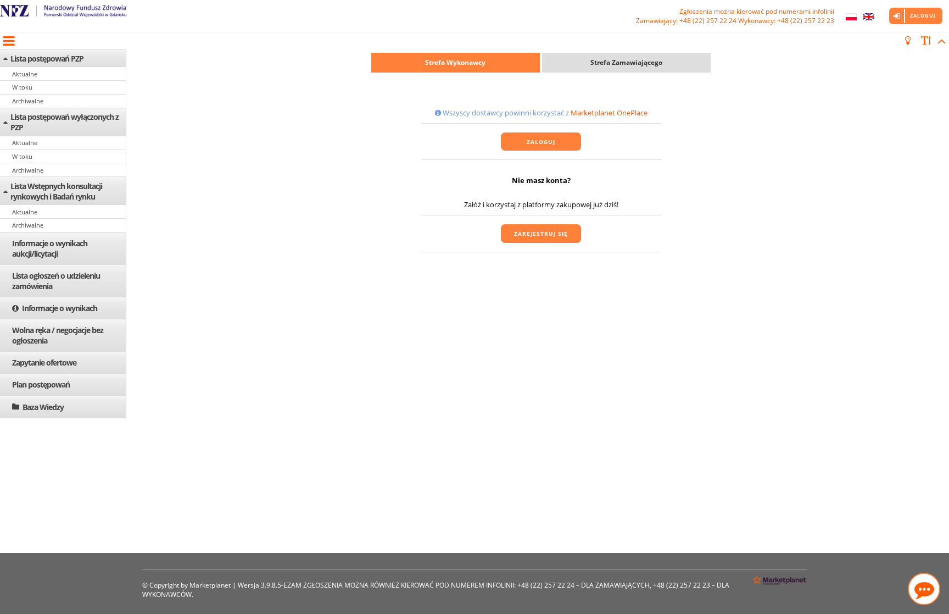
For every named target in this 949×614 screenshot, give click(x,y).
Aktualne (24, 74)
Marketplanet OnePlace (609, 113)
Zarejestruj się (541, 233)
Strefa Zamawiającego (626, 62)
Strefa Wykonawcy (455, 62)
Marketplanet (210, 585)
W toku (22, 87)
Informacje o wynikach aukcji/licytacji (49, 248)
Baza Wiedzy (43, 407)
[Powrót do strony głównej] (63, 16)
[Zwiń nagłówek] (940, 40)
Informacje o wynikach (59, 308)
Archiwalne (27, 101)
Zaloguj (923, 15)
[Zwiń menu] (8, 40)
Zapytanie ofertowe (44, 362)
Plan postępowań (41, 384)
